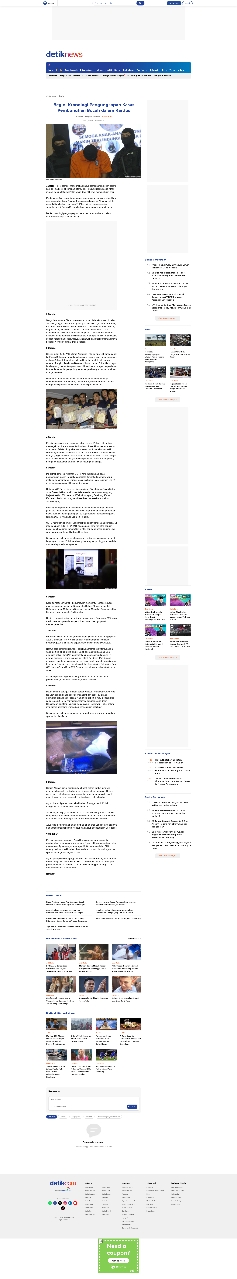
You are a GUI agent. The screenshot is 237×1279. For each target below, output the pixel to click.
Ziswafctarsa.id (128, 1214)
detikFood (106, 1191)
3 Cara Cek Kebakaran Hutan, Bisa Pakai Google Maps (81, 1038)
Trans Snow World (129, 1204)
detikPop (105, 1214)
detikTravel (106, 1187)
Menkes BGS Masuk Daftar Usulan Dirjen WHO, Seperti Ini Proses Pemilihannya (55, 1040)
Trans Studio (127, 1208)
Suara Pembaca (93, 76)
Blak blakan (128, 70)
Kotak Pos (150, 1197)
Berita (59, 70)
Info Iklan (149, 1204)
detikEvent (126, 1197)
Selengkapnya (134, 939)
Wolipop (105, 1197)
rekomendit (126, 1225)
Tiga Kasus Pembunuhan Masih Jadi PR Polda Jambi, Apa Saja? (67, 928)
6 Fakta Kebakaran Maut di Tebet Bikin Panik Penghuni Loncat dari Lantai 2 (169, 276)
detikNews (51, 96)
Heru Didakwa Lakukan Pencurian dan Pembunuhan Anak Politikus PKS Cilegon (64, 911)
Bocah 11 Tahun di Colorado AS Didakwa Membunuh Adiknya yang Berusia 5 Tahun (114, 911)
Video (172, 70)
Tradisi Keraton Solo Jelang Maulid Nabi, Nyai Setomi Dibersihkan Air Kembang (55, 1071)
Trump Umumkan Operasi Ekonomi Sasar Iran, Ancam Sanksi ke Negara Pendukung (172, 781)
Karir (148, 1194)
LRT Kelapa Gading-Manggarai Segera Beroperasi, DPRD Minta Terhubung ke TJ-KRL (171, 308)
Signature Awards (129, 1201)
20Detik (105, 1204)
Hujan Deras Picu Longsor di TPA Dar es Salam (180, 354)
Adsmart (53, 76)
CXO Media (175, 1204)
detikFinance (90, 1194)
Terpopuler (65, 76)
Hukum (99, 70)
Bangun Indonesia (162, 76)
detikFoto (105, 1208)
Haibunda (175, 1194)
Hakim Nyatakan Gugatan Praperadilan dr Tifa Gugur (169, 761)
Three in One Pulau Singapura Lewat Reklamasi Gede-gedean (170, 266)
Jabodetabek (71, 70)
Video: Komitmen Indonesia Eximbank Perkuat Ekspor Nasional (154, 645)
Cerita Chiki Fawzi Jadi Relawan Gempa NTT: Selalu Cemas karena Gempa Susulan (81, 1070)
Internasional (86, 70)
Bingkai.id (125, 1211)
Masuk (187, 3)
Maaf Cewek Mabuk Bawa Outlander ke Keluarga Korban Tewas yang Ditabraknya (60, 1001)
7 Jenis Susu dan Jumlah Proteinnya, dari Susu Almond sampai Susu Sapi (130, 1040)
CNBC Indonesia (177, 1191)
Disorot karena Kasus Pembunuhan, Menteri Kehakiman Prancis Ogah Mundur (116, 903)
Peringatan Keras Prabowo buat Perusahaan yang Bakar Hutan (103, 1040)
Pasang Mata (127, 1191)
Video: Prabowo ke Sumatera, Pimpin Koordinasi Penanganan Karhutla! (155, 616)
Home (50, 70)
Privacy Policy (151, 1208)
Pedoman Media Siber (155, 1191)
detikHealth (106, 1194)
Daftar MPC (174, 3)
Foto (164, 70)
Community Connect (130, 1228)
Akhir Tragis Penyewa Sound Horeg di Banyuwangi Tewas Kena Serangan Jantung (125, 968)
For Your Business (128, 1221)
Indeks (181, 70)
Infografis (155, 70)
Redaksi (149, 1187)
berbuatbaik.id (127, 1187)
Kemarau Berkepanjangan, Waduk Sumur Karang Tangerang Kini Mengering (154, 357)
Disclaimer (150, 1211)
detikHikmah (106, 1211)
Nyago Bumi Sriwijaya (113, 76)
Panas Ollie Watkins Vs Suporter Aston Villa (93, 999)
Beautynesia (176, 1197)
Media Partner (151, 1201)
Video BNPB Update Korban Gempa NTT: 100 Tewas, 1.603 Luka (180, 644)
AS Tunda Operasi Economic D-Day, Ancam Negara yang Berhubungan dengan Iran (170, 286)
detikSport (89, 1204)
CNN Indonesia (177, 1187)
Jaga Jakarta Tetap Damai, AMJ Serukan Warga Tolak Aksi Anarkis (179, 387)
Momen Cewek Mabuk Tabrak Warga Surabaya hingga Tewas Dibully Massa (93, 968)
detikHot (88, 1201)
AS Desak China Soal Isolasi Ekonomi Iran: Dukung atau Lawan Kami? (173, 770)
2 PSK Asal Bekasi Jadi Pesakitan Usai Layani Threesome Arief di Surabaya (59, 968)
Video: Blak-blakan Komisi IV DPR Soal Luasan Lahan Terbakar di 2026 (180, 616)
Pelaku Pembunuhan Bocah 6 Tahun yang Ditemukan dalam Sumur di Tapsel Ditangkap (66, 919)
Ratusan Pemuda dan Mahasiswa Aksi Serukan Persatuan (155, 386)
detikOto (88, 1211)
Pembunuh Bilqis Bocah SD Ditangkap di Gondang (118, 918)
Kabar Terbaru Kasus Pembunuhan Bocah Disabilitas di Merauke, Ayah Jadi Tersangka (65, 903)
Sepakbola (89, 1208)
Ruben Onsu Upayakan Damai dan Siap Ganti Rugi (125, 999)
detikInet (88, 1197)
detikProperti (90, 1214)
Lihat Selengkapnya (166, 318)
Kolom (117, 70)
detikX (108, 70)
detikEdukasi (90, 1191)
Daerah (77, 76)
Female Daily (176, 1201)
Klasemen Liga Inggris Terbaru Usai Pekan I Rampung (105, 1069)
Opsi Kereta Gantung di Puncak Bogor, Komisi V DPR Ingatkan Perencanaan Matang (168, 297)
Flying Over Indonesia (130, 1218)
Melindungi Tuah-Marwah (139, 76)
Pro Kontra (142, 70)
